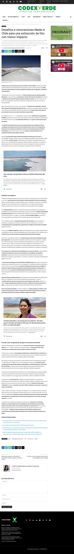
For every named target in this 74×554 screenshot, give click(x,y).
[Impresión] (19, 51)
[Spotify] (40, 520)
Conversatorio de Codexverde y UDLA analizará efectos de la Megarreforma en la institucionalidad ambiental (11, 538)
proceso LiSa (30, 438)
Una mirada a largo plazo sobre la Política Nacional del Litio (18, 425)
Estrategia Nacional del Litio (17, 438)
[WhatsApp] (9, 51)
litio (25, 438)
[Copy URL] (23, 51)
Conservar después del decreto (8, 541)
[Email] (16, 51)
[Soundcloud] (36, 520)
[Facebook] (3, 1)
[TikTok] (13, 1)
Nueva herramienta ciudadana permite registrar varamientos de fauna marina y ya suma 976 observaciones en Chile (11, 529)
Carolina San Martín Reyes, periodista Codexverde (14, 47)
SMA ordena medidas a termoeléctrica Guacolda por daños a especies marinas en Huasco (12, 458)
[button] (70, 17)
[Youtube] (20, 1)
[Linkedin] (10, 1)
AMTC (7, 347)
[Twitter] (17, 1)
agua (9, 438)
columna (14, 115)
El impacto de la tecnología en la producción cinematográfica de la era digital (37, 457)
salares (35, 438)
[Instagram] (6, 1)
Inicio (3, 24)
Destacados (7, 24)
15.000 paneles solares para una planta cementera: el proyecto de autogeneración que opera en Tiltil (11, 533)
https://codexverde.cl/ (16, 468)
